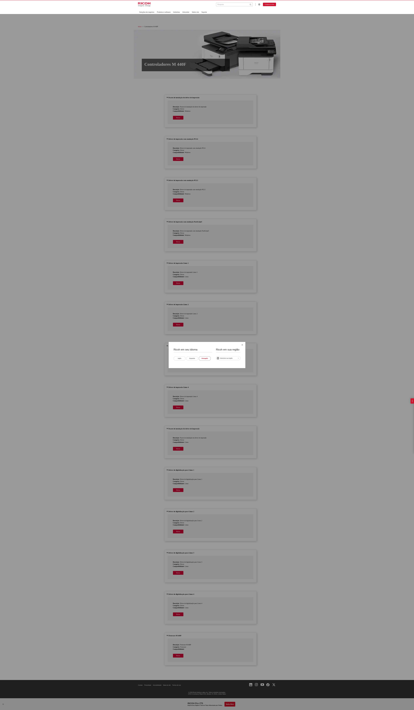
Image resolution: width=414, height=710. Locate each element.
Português (205, 358)
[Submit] (250, 4)
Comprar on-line (269, 4)
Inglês (179, 358)
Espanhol (192, 358)
